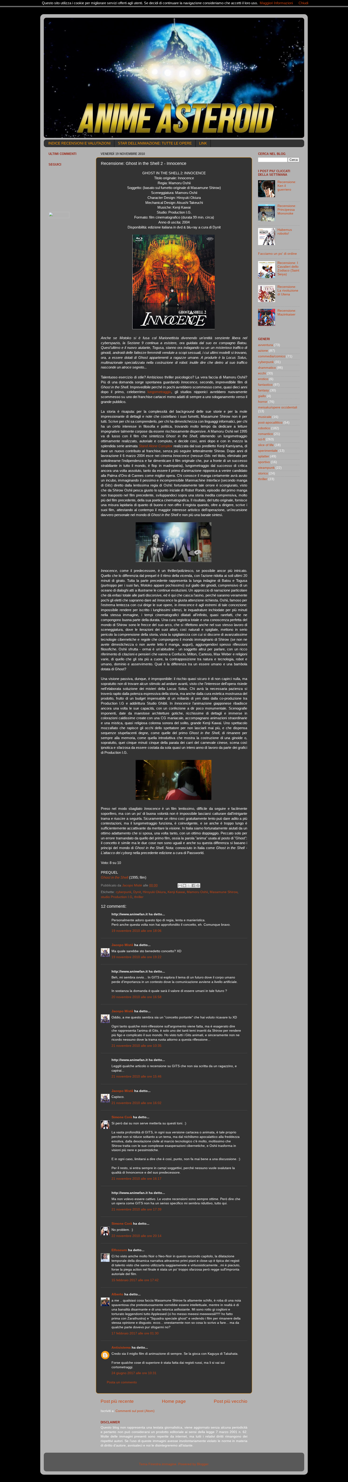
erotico (263, 379)
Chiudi (303, 3)
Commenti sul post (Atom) (135, 1411)
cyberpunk (123, 892)
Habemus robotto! (284, 231)
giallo (262, 396)
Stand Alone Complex (155, 446)
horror (262, 401)
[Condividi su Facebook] (193, 885)
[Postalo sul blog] (184, 885)
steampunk (266, 467)
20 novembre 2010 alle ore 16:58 (136, 997)
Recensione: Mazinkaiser (286, 312)
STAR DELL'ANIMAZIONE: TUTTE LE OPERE (155, 143)
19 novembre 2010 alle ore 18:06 (136, 931)
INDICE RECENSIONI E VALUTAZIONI (79, 143)
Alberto (117, 1294)
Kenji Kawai (176, 892)
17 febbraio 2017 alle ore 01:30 (135, 1333)
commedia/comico (271, 356)
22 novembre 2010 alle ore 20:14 (136, 1236)
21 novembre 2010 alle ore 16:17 (136, 1178)
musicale (264, 417)
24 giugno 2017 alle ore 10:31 (134, 1373)
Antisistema (121, 1347)
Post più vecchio (230, 1401)
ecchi (262, 373)
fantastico (265, 384)
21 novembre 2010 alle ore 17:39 (136, 1209)
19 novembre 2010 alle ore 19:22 (136, 957)
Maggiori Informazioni (276, 3)
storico (263, 473)
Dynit (137, 892)
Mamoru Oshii (197, 892)
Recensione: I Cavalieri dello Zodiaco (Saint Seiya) (288, 268)
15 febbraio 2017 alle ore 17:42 (135, 1280)
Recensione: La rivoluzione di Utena (287, 290)
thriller (138, 897)
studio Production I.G (116, 897)
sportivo (264, 462)
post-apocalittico (270, 422)
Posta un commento (122, 1382)
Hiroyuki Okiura (154, 892)
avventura (265, 345)
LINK (203, 143)
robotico (264, 428)
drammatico (267, 367)
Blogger (202, 1464)
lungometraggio (159, 392)
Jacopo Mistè (122, 945)
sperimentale (267, 450)
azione (263, 350)
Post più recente (117, 1401)
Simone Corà (122, 1117)
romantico (265, 434)
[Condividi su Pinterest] (198, 885)
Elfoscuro (119, 1250)
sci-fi (261, 439)
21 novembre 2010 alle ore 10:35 (136, 1046)
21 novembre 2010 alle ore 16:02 (136, 1103)
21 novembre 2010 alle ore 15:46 (136, 1076)
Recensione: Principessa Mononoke (286, 209)
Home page (174, 1401)
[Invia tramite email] (180, 885)
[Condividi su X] (189, 885)
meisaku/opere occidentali (277, 407)
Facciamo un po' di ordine (277, 253)
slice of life (266, 445)
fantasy (263, 390)
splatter (263, 456)
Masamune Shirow (223, 892)
